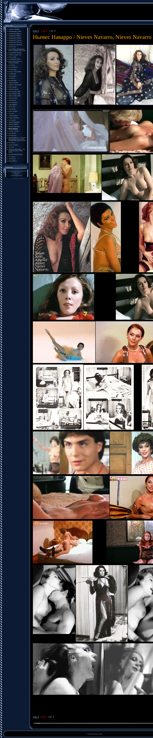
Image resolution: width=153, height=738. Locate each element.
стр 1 (36, 30)
